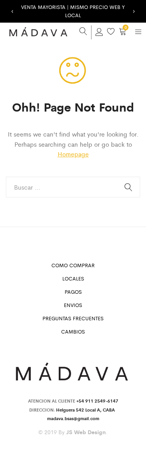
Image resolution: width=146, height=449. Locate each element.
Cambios (73, 331)
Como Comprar (73, 265)
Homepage (73, 153)
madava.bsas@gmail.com (73, 418)
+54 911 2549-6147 (97, 401)
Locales (73, 278)
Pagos (73, 291)
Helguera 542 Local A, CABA (86, 409)
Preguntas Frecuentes (73, 318)
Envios (73, 305)
